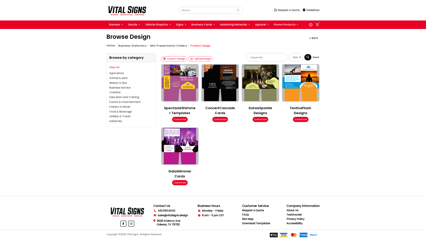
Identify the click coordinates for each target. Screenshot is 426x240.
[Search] (307, 57)
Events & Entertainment (125, 102)
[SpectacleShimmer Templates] (180, 83)
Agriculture (116, 73)
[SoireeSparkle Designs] (260, 83)
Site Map (247, 219)
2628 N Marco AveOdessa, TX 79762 (168, 222)
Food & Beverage (120, 112)
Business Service (120, 88)
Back (315, 38)
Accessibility (295, 223)
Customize (180, 119)
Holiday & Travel (119, 116)
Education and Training (124, 97)
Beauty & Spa (118, 83)
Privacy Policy (296, 219)
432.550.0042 (166, 211)
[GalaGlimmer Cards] (180, 146)
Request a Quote (253, 210)
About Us (292, 210)
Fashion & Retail (119, 107)
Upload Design (203, 58)
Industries (115, 121)
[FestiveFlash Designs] (301, 83)
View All (114, 67)
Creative (115, 92)
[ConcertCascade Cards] (220, 83)
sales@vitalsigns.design (173, 215)
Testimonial (294, 215)
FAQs (245, 215)
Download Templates (256, 223)
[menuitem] (115, 24)
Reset (316, 57)
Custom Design (176, 58)
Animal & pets (118, 78)
